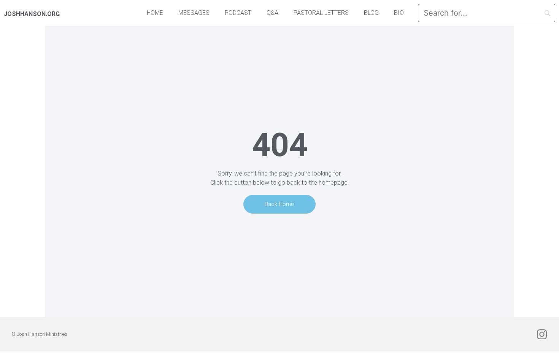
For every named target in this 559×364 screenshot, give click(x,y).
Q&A (272, 12)
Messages (194, 12)
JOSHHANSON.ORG (32, 14)
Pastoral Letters (321, 12)
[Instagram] (542, 334)
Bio (399, 12)
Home (155, 12)
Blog (371, 12)
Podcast (238, 12)
